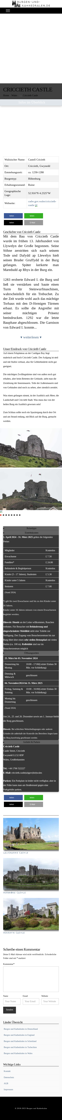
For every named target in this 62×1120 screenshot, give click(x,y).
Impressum (8, 1089)
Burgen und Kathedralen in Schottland (20, 1041)
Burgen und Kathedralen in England (19, 1035)
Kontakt (7, 1071)
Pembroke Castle (14, 892)
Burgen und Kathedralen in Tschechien (20, 1047)
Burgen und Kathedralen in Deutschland (21, 1029)
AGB (6, 1083)
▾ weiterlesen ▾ (31, 337)
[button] (8, 11)
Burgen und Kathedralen (37, 1108)
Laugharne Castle (15, 852)
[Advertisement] (31, 51)
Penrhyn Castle (14, 932)
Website (44, 996)
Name (5, 996)
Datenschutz (9, 1077)
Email (25, 996)
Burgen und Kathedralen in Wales (18, 1053)
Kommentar (9, 964)
